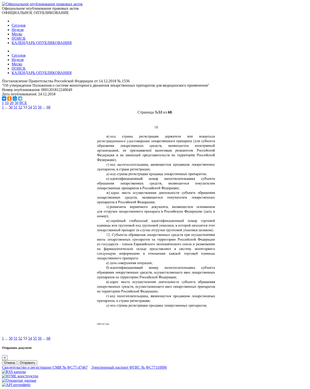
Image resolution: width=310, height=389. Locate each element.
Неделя (17, 30)
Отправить (27, 363)
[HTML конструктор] (20, 376)
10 (7, 103)
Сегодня (18, 25)
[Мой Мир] (15, 98)
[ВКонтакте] (4, 98)
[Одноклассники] (9, 98)
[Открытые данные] (19, 380)
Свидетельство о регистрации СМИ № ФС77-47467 (45, 367)
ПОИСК (19, 38)
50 (16, 103)
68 (48, 107)
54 (30, 107)
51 (15, 107)
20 (12, 103)
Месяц (17, 34)
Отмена (9, 363)
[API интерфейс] (16, 385)
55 (35, 107)
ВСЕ (23, 103)
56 (40, 107)
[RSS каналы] (14, 372)
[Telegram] (20, 98)
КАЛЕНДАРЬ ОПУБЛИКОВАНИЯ (42, 43)
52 (20, 107)
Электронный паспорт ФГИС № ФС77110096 (129, 367)
